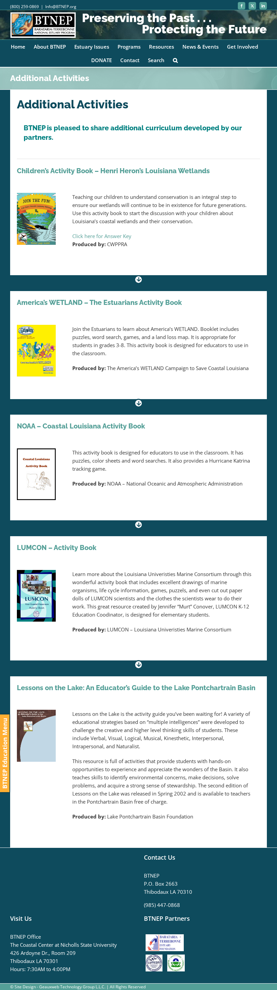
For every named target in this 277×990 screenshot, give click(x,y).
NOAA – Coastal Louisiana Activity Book (81, 426)
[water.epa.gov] (176, 958)
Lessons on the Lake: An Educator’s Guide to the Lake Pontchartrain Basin (136, 688)
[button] (175, 60)
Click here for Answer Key (101, 236)
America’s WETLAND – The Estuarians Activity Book (99, 302)
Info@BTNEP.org (60, 6)
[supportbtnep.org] (166, 936)
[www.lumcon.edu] (156, 958)
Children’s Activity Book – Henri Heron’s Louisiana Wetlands (113, 171)
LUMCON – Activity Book (56, 548)
